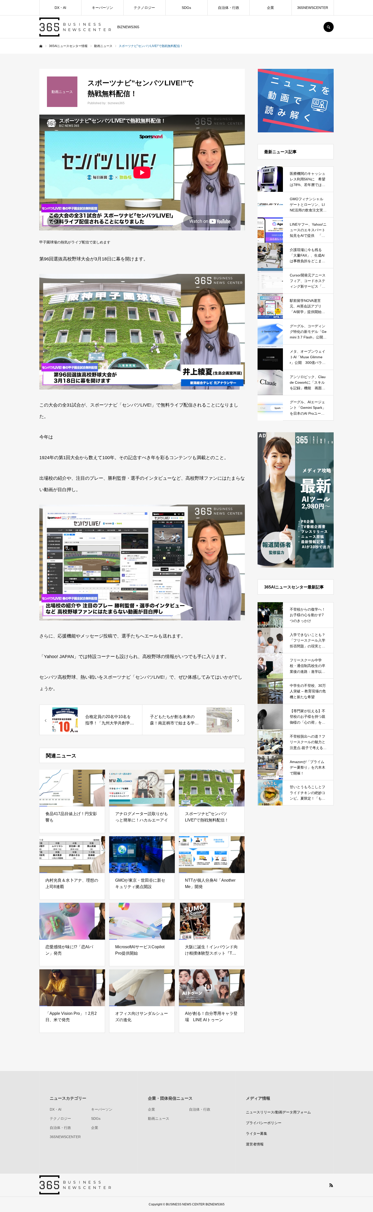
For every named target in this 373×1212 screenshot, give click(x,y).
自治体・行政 (228, 8)
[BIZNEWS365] (75, 27)
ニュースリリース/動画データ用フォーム (278, 1112)
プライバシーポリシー (263, 1123)
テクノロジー (144, 8)
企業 (270, 8)
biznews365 (116, 103)
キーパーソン (102, 8)
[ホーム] (40, 46)
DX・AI (60, 8)
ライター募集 (256, 1133)
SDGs (186, 8)
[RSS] (331, 1185)
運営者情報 (255, 1144)
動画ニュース (158, 1118)
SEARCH (329, 27)
